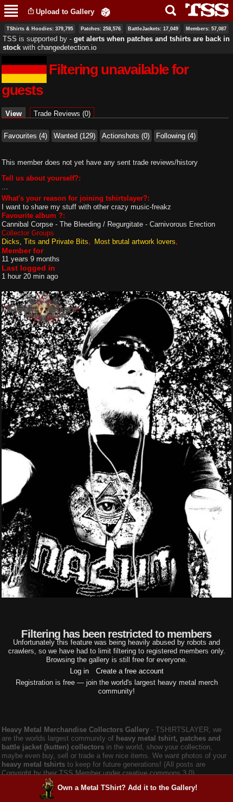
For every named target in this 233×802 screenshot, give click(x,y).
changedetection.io (66, 47)
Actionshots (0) (126, 136)
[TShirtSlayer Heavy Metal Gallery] (203, 10)
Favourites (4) (25, 136)
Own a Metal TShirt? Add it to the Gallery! (127, 788)
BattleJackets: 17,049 (153, 28)
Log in (79, 671)
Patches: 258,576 (101, 28)
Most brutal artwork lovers (135, 242)
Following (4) (176, 136)
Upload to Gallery (65, 12)
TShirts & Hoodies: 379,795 (40, 28)
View (15, 114)
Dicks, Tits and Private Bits (45, 242)
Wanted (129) (74, 136)
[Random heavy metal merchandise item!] (105, 11)
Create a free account (130, 671)
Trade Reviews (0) (62, 114)
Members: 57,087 (206, 28)
